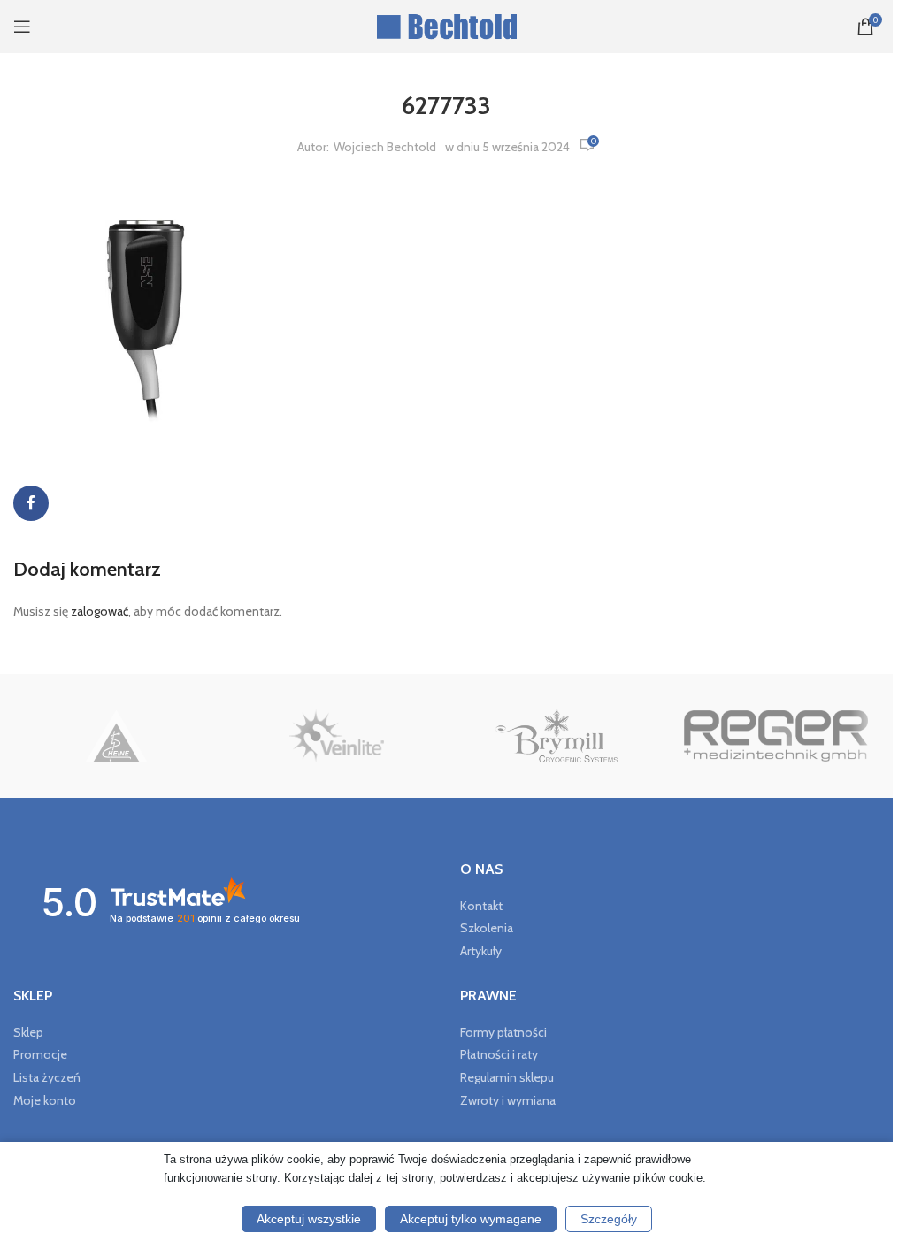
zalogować (99, 611)
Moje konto (44, 1100)
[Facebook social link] (31, 503)
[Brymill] (555, 736)
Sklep (28, 1032)
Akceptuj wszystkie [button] (309, 1219)
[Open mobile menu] (22, 26)
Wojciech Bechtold (385, 147)
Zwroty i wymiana (508, 1100)
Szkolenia (486, 928)
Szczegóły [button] (608, 1219)
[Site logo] (446, 25)
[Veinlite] (336, 736)
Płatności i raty (499, 1054)
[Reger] (776, 736)
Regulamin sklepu (507, 1077)
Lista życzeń (47, 1077)
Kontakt (481, 906)
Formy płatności (503, 1032)
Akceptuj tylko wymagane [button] (470, 1219)
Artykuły (481, 951)
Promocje (40, 1054)
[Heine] (116, 736)
